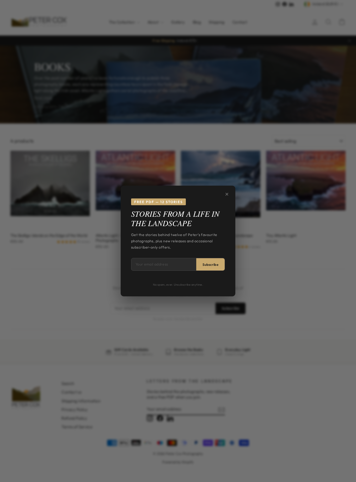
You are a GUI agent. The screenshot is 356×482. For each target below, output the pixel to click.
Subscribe (210, 264)
